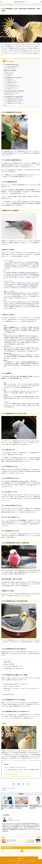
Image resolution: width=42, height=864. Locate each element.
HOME (21, 858)
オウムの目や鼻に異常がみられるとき (12, 85)
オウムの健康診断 (8, 75)
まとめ (5, 105)
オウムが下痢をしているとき (10, 84)
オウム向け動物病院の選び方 (10, 68)
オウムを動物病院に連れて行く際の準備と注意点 (13, 96)
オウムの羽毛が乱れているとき (10, 81)
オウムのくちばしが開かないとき (11, 87)
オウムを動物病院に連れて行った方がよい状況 (13, 77)
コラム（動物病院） (11, 788)
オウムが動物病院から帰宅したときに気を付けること (14, 103)
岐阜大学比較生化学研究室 (11, 774)
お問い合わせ (14, 860)
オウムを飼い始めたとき (9, 79)
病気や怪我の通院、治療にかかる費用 (12, 92)
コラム (7, 790)
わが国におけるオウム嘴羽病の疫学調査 (13, 772)
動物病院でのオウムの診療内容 (10, 70)
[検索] (22, 850)
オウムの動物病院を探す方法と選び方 (11, 64)
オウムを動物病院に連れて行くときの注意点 (13, 101)
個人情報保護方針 (31, 860)
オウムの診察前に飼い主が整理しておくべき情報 (14, 100)
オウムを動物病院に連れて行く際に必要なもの (13, 98)
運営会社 (19, 860)
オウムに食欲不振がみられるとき (11, 82)
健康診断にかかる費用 (9, 94)
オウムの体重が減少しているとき (11, 88)
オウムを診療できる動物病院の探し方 (12, 66)
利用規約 (9, 860)
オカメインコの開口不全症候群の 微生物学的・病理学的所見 (18, 776)
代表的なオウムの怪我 (9, 72)
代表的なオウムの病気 (9, 73)
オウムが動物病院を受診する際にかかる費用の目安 (14, 91)
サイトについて (24, 860)
